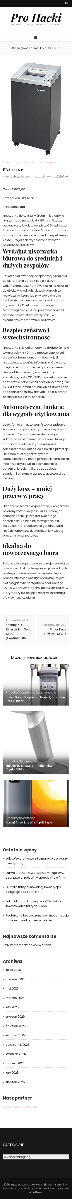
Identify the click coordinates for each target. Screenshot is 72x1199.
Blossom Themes (35, 1188)
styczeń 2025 (15, 1082)
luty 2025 (12, 1073)
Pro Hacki (36, 17)
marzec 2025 (15, 1063)
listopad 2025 (15, 1035)
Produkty (10, 162)
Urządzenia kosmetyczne (37, 692)
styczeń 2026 (15, 1016)
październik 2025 (18, 1045)
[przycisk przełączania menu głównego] (36, 37)
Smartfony (27, 818)
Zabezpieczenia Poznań (20, 1107)
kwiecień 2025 (16, 1054)
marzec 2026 (15, 998)
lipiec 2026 (13, 970)
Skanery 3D (27, 761)
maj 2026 (12, 988)
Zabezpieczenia (21, 176)
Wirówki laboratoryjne (36, 162)
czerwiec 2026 (16, 979)
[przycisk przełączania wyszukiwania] (66, 3)
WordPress (35, 1192)
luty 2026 (12, 1007)
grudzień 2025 (16, 1026)
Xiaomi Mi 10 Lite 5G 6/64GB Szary (29, 822)
